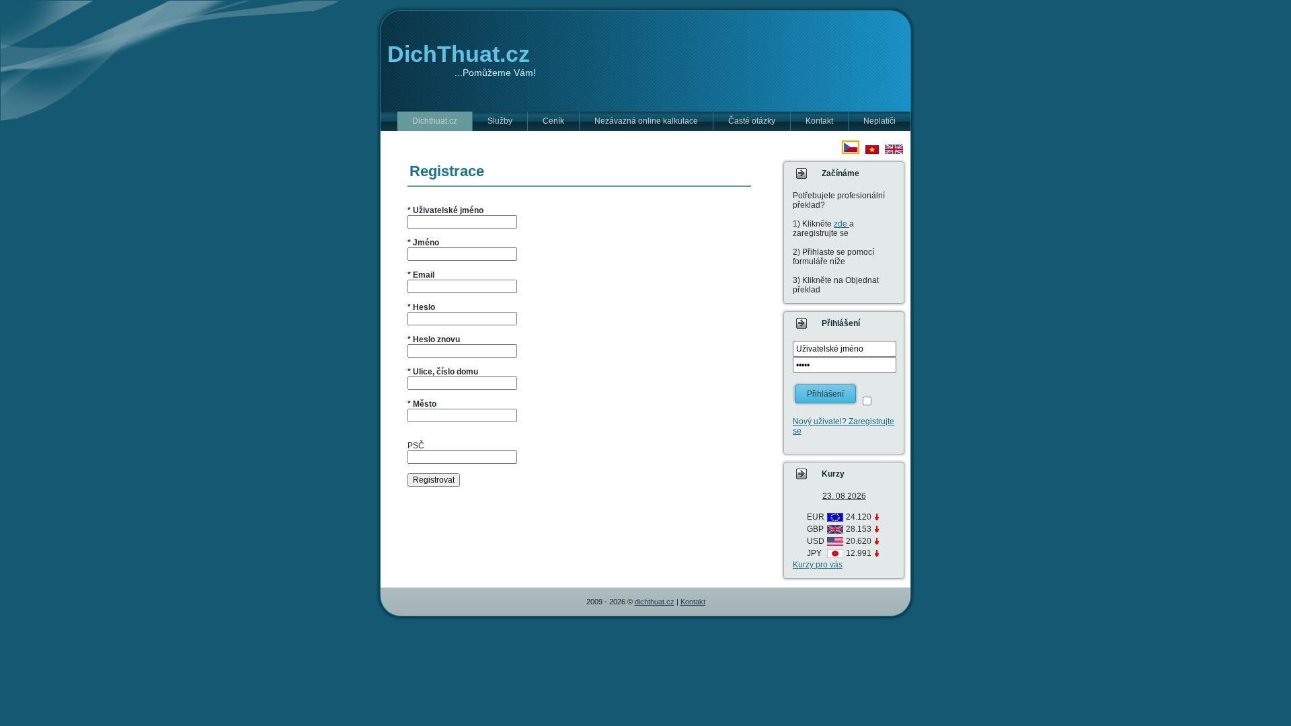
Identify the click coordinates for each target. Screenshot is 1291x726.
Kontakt (692, 602)
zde (841, 224)
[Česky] (850, 151)
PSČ (415, 445)
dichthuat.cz (654, 602)
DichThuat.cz (458, 54)
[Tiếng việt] (872, 151)
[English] (894, 151)
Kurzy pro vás (818, 564)
